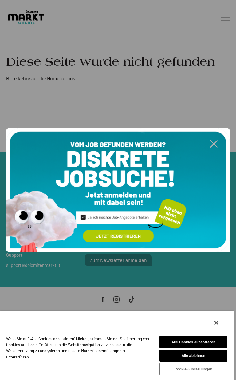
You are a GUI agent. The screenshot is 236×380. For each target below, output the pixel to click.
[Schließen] (216, 323)
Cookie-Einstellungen (194, 368)
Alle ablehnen (194, 355)
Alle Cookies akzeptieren (193, 341)
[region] (117, 345)
